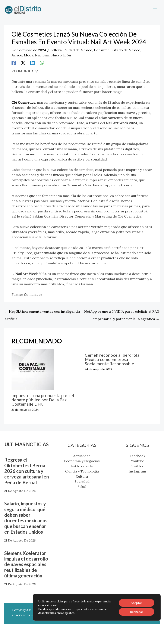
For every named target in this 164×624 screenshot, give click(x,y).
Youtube (137, 461)
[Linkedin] (32, 62)
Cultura (82, 476)
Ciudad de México (77, 50)
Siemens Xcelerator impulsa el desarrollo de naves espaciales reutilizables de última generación (26, 564)
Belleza (56, 50)
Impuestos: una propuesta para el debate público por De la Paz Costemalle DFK (43, 399)
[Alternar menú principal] (155, 10)
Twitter (137, 466)
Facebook (137, 456)
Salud (82, 486)
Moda (28, 55)
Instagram (137, 471)
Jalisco (17, 55)
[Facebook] (14, 62)
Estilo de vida (82, 466)
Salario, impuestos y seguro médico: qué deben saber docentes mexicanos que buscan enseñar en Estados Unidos (25, 518)
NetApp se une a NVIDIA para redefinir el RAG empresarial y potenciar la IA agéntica (121, 312)
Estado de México (125, 50)
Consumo (102, 50)
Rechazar (136, 612)
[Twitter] (23, 62)
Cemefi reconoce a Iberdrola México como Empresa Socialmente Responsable (112, 359)
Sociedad (82, 481)
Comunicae (33, 294)
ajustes (69, 613)
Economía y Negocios (82, 461)
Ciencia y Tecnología (82, 471)
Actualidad (82, 456)
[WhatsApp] (42, 62)
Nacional (42, 55)
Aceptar (136, 603)
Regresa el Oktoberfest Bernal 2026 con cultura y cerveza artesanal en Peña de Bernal (26, 471)
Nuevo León (61, 55)
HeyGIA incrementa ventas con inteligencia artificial (42, 312)
